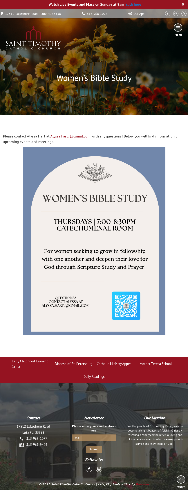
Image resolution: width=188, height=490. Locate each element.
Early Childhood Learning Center (30, 363)
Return (181, 486)
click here (133, 4)
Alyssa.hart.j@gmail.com (70, 136)
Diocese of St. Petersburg (73, 363)
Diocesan (142, 484)
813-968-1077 (97, 14)
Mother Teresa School (156, 363)
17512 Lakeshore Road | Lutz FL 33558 (33, 14)
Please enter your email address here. (94, 428)
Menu (178, 34)
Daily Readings (94, 376)
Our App (138, 14)
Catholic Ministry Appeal (115, 363)
